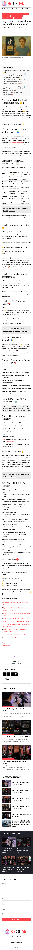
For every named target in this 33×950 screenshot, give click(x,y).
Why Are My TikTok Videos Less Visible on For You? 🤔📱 (16, 71)
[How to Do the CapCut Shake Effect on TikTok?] (16, 699)
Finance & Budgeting (18, 13)
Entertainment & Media (7, 13)
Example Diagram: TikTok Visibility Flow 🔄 (14, 87)
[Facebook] (4, 674)
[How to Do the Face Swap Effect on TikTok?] (6, 815)
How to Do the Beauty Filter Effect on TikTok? (20, 807)
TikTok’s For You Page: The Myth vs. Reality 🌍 (15, 74)
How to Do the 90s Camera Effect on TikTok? (16, 737)
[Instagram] (15, 937)
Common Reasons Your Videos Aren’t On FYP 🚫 (16, 85)
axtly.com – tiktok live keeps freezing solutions (15, 618)
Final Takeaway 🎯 (8, 94)
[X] (8, 674)
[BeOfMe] (3, 28)
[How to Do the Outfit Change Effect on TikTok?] (16, 752)
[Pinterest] (12, 674)
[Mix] (16, 674)
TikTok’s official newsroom (16, 142)
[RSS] (20, 937)
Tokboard (9, 292)
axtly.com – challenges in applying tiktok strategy (16, 621)
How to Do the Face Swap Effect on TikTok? (21, 815)
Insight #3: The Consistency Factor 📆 (13, 81)
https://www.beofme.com (16, 663)
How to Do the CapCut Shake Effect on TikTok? (20, 783)
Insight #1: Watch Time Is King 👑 (12, 77)
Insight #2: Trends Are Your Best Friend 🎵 (14, 79)
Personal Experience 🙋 (10, 90)
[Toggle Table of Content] (28, 68)
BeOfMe (10, 27)
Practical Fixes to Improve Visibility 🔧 (14, 88)
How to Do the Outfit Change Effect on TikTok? (20, 799)
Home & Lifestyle (6, 15)
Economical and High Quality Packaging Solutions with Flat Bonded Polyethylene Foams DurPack (21, 823)
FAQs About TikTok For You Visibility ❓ (14, 92)
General (26, 13)
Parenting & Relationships (17, 15)
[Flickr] (12, 937)
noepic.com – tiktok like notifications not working (16, 635)
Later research (10, 441)
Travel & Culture (17, 17)
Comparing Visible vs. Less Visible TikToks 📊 (15, 75)
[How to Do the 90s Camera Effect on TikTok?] (16, 727)
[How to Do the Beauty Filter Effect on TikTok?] (6, 807)
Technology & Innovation (7, 17)
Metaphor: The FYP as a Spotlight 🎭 (13, 83)
